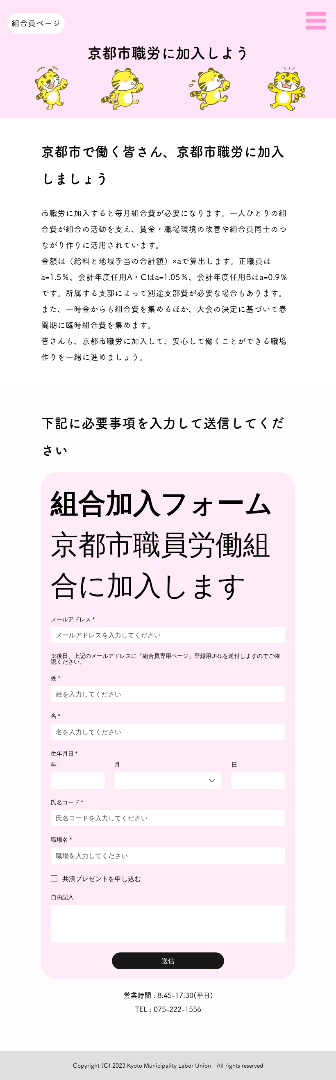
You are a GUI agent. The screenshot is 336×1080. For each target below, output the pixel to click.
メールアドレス (73, 619)
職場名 (61, 839)
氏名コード (67, 802)
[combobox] (168, 780)
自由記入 (62, 897)
